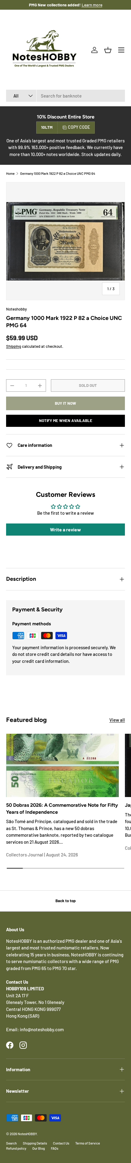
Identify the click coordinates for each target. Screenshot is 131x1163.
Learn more (85, 4)
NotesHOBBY (27, 1134)
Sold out (88, 385)
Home (10, 173)
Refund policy (16, 1148)
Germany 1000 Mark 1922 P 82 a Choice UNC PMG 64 (57, 173)
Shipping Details (35, 1143)
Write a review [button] (65, 529)
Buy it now (65, 403)
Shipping (13, 346)
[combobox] (65, 96)
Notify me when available (65, 420)
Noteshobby (16, 309)
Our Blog (38, 1148)
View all (117, 720)
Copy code (79, 127)
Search (11, 1143)
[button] (108, 50)
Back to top (65, 900)
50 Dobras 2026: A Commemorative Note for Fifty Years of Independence (62, 808)
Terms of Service (87, 1143)
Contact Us (61, 1143)
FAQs (54, 1148)
